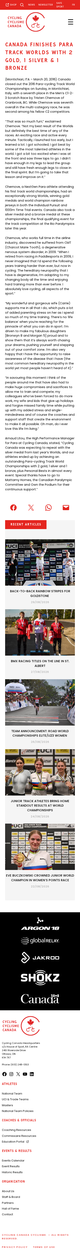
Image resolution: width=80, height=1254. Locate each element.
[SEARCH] (22, 5)
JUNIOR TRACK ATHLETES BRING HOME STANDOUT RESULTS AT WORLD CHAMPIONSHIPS (40, 806)
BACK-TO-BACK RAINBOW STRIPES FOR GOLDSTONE (40, 593)
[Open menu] (70, 22)
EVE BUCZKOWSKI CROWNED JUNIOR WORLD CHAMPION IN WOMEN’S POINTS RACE (40, 877)
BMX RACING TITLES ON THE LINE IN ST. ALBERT (40, 663)
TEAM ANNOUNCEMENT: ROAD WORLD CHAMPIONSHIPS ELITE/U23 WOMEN (40, 733)
